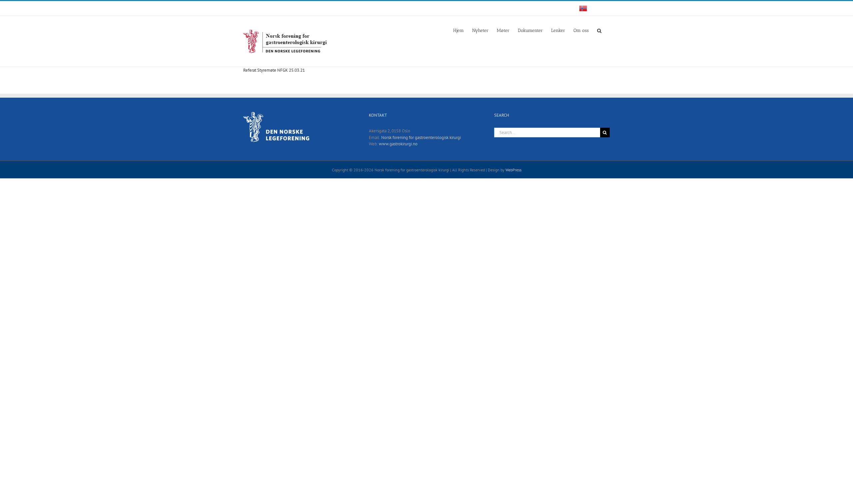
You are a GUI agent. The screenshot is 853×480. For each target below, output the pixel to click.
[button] (599, 30)
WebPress (513, 169)
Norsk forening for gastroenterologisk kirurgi (421, 137)
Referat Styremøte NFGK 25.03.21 (274, 70)
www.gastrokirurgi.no (398, 144)
